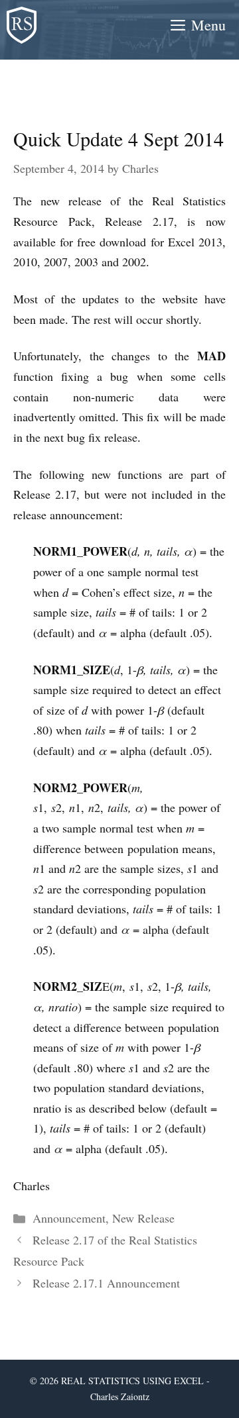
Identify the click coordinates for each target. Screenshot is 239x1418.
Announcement (69, 1218)
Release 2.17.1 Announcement (106, 1283)
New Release (143, 1218)
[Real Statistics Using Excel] (22, 25)
